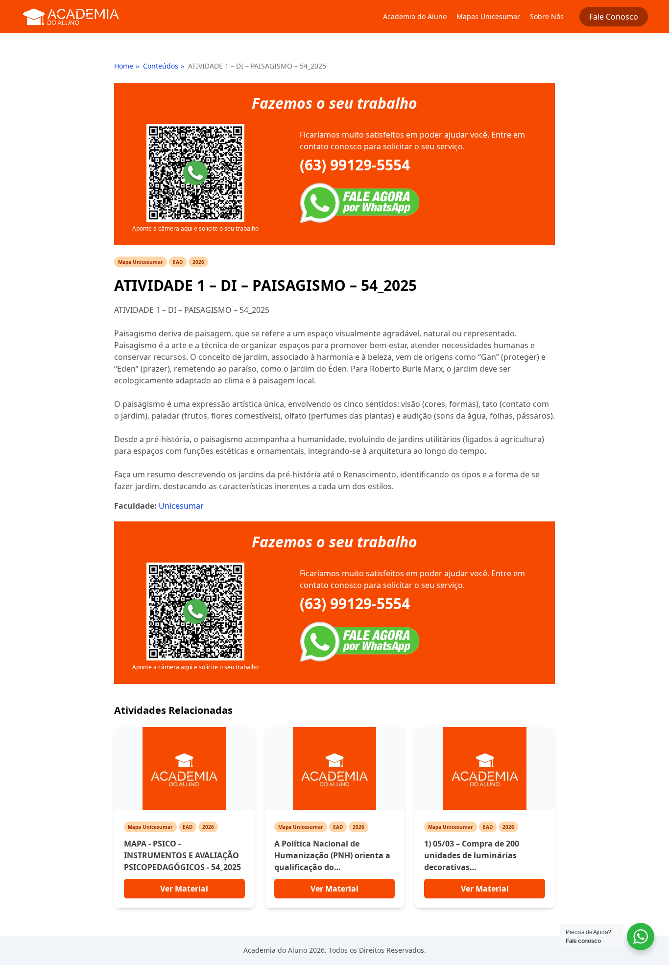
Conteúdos (160, 66)
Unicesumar (181, 505)
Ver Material (184, 888)
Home (123, 66)
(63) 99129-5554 (355, 165)
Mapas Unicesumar (488, 16)
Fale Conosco (613, 16)
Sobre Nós (547, 16)
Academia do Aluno (415, 16)
